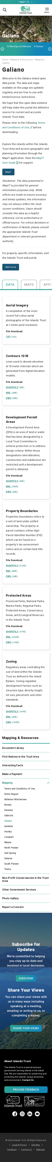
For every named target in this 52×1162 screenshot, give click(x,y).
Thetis (7, 869)
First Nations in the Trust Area (20, 756)
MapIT (8, 172)
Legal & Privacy (19, 1145)
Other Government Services (19, 889)
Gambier (8, 826)
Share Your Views (26, 1028)
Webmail (40, 1149)
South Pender (11, 863)
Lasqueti (9, 837)
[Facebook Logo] (14, 1115)
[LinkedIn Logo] (29, 1115)
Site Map (35, 1145)
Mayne (7, 842)
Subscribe (26, 978)
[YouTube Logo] (37, 1115)
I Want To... (26, 2)
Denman (8, 810)
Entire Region (11, 794)
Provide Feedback (26, 1089)
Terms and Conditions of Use (19, 788)
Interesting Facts (12, 765)
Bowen (8, 804)
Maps (29, 284)
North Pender (11, 847)
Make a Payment (12, 774)
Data (10, 284)
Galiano (8, 820)
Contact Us (28, 1080)
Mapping (7, 782)
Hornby (8, 831)
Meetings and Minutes (20, 46)
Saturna (8, 858)
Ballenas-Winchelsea (15, 799)
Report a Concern (13, 907)
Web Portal (10, 267)
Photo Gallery (10, 898)
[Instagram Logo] (22, 1115)
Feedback (12, 1149)
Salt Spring (10, 853)
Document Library (13, 747)
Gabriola (8, 815)
